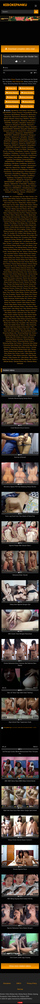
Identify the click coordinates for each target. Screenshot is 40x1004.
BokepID (33, 127)
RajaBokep (10, 177)
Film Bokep (13, 223)
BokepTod (22, 143)
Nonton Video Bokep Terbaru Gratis (15, 304)
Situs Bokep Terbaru (10, 310)
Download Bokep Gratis (10, 219)
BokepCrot (8, 125)
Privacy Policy (32, 983)
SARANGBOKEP (9, 182)
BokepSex (31, 139)
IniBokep (26, 157)
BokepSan (15, 139)
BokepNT (31, 137)
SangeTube (28, 179)
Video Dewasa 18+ (14, 357)
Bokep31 (33, 118)
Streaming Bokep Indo (10, 333)
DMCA (19, 983)
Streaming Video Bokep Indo (12, 345)
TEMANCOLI (7, 186)
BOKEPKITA (24, 135)
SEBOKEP (18, 182)
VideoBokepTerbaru (28, 188)
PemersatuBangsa (18, 171)
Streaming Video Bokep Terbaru (20, 347)
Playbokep (25, 173)
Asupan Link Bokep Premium (17, 200)
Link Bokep (28, 239)
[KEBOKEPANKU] (16, 5)
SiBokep (6, 184)
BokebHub (24, 116)
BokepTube (7, 145)
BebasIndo (32, 114)
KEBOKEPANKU (10, 161)
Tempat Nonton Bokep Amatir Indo (19, 349)
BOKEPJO (16, 135)
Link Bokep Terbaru (18, 243)
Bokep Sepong (12, 92)
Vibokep (33, 186)
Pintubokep (8, 173)
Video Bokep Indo (17, 81)
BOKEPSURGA (23, 141)
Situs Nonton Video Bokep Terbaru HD (14, 320)
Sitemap (20, 989)
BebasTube (7, 116)
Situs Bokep (29, 306)
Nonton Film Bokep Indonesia (13, 286)
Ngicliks (23, 167)
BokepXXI (17, 147)
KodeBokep (23, 163)
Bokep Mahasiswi (27, 88)
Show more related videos (20, 966)
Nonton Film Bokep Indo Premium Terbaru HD (21, 284)
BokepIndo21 (10, 133)
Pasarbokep (7, 171)
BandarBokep (16, 114)
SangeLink (20, 179)
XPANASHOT (30, 192)
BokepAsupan (15, 120)
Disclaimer (7, 983)
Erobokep (33, 151)
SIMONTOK (14, 184)
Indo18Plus (6, 155)
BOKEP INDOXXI (9, 118)
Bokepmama (16, 137)
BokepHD (6, 127)
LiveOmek (23, 165)
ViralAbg (6, 190)
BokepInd (6, 131)
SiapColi (32, 182)
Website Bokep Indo (20, 361)
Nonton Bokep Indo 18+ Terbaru (17, 251)
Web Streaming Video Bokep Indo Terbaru (24, 359)
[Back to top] (34, 998)
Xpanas (22, 192)
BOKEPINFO (8, 135)
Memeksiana (32, 165)
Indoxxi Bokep (8, 157)
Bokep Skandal (28, 92)
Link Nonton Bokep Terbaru (12, 245)
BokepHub (21, 127)
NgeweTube (16, 167)
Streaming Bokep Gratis (28, 331)
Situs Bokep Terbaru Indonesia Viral (16, 312)
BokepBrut (23, 122)
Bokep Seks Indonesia (13, 217)
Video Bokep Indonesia (20, 355)
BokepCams (31, 122)
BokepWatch (31, 145)
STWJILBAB (23, 184)
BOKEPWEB (9, 147)
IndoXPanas (32, 155)
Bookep (24, 147)
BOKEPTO (14, 143)
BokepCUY (16, 125)
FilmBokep (15, 153)
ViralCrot (12, 190)
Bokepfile (24, 125)
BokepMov (24, 137)
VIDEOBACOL (17, 188)
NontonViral (15, 169)
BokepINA (24, 129)
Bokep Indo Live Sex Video (11, 204)
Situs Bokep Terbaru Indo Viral (26, 310)
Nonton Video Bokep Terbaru (26, 302)
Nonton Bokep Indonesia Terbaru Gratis (23, 270)
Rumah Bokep (28, 177)
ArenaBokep (31, 110)
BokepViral (23, 145)
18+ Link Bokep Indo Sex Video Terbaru (22, 196)
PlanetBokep (17, 173)
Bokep (13, 79)
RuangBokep (19, 177)
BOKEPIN (17, 129)
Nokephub (7, 169)
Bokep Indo (12, 88)
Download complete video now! (21, 49)
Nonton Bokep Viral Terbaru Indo (20, 276)
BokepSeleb (23, 139)
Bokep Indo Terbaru (26, 204)
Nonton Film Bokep (21, 280)
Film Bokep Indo (23, 223)
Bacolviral (7, 114)
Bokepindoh (19, 133)
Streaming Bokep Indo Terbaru (27, 333)
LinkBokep (16, 165)
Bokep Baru (22, 202)
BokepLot (32, 135)
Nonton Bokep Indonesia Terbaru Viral (15, 272)
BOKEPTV (15, 145)
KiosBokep (7, 163)
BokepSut (32, 141)
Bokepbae (24, 120)
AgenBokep (14, 110)
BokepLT (8, 137)
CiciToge (15, 149)
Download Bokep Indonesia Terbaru (15, 221)
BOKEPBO (8, 122)
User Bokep (26, 186)
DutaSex (26, 151)
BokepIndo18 (31, 131)
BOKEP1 (26, 118)
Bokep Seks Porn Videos (29, 217)
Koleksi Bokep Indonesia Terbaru (20, 227)
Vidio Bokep (24, 357)
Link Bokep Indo (17, 241)
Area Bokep (23, 110)
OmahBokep (23, 169)
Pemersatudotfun (30, 171)
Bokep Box (31, 116)
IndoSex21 (24, 155)
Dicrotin (5, 151)
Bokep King (18, 118)
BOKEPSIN (7, 141)
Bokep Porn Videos (22, 215)
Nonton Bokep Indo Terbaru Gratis (24, 255)
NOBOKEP (30, 167)
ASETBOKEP (7, 112)
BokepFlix (31, 125)
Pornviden (8, 175)
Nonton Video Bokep (17, 292)
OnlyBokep (32, 169)
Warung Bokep (20, 190)
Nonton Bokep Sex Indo (20, 274)
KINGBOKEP (20, 161)
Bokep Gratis (31, 202)
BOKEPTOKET (31, 143)
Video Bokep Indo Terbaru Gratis (14, 353)
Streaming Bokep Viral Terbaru (12, 343)
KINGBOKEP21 (29, 161)
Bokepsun (15, 141)
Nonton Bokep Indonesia (19, 263)
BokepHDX (13, 127)
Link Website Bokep (21, 247)
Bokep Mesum (28, 101)
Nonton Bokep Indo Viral (16, 261)
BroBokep (30, 147)
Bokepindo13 (22, 131)
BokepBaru (31, 120)
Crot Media (22, 149)
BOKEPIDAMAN (8, 129)
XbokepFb (8, 192)
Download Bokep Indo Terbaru (28, 219)
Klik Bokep (15, 163)
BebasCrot (24, 114)
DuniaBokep (19, 151)
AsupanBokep (28, 112)
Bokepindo (14, 131)
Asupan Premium (17, 112)
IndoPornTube (15, 155)
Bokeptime (7, 143)
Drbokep (11, 151)
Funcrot (21, 153)
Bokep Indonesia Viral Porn (17, 213)
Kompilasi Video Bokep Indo (12, 237)
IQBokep (32, 157)
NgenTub (8, 167)
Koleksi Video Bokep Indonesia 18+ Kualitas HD (22, 235)
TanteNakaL (31, 184)
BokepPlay (8, 139)
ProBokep (15, 175)
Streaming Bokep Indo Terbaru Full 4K (16, 335)
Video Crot (8, 188)
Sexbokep (26, 182)
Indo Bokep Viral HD (17, 225)
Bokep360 (7, 120)
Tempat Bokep (17, 186)
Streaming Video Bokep (30, 343)
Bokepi (28, 127)
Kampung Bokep (27, 159)
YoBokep (20, 194)
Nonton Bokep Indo (14, 249)
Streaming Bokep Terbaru (26, 341)
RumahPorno (12, 179)
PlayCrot (32, 173)
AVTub (35, 112)
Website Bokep (31, 190)
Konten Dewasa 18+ (18, 239)
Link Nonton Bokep (31, 243)
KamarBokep (17, 159)
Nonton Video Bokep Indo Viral (17, 296)
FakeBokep (6, 153)
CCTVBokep (8, 149)
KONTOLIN (31, 163)
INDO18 (33, 153)
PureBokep (23, 175)
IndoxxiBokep (18, 157)
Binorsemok (16, 116)
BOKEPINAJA (32, 129)
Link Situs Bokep (27, 245)
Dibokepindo (31, 149)
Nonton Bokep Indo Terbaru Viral (13, 257)
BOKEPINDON (28, 133)
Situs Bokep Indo (17, 308)
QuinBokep (30, 175)
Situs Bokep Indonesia (30, 308)
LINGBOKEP (8, 165)
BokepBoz (15, 122)
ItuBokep (9, 159)
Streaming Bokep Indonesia (14, 339)
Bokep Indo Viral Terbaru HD (21, 209)
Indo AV (27, 153)
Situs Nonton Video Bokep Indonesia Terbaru (22, 318)
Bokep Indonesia (27, 97)
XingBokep (16, 192)
